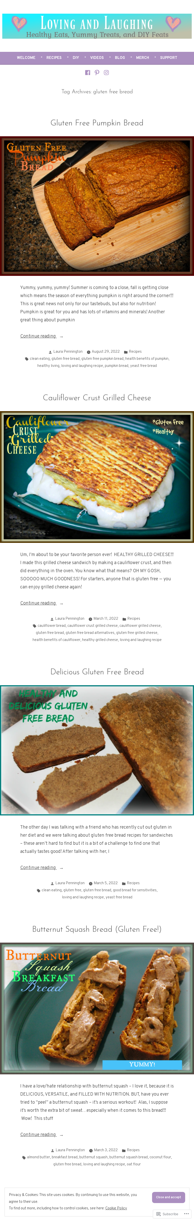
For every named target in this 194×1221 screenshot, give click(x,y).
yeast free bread (143, 366)
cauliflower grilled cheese (140, 626)
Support (168, 58)
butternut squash (93, 1157)
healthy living (48, 366)
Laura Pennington (68, 351)
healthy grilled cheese (100, 640)
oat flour (134, 1164)
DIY (76, 58)
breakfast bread (65, 1157)
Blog (120, 58)
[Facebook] (88, 73)
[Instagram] (105, 73)
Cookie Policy (116, 1208)
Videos (97, 58)
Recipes (54, 58)
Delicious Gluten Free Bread (97, 672)
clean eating (40, 359)
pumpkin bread (116, 366)
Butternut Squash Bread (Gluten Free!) (97, 930)
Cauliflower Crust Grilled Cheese (97, 398)
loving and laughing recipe (82, 366)
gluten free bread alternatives (90, 633)
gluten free (72, 890)
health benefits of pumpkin (146, 359)
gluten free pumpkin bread (102, 359)
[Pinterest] (97, 73)
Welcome (26, 58)
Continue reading (38, 337)
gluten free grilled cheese (136, 633)
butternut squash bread (128, 1157)
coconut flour (160, 1157)
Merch (142, 58)
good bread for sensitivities (135, 890)
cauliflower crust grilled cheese (92, 626)
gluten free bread (66, 359)
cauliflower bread (52, 626)
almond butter (38, 1157)
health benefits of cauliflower (56, 640)
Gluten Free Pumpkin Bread (97, 123)
